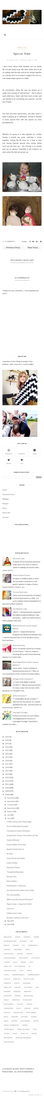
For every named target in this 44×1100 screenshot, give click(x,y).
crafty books (9, 954)
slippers (14, 1021)
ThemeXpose (24, 1091)
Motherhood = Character (16, 886)
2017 (7, 764)
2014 (7, 774)
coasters (7, 949)
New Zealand (28, 996)
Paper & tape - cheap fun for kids (19, 904)
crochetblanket (10, 958)
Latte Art (10, 908)
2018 (7, 760)
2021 (7, 750)
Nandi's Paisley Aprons (15, 849)
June (9, 818)
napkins (18, 996)
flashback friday (10, 970)
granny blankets (18, 975)
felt (21, 463)
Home (4, 490)
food (21, 970)
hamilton (16, 979)
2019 (7, 757)
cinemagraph (33, 945)
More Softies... (12, 881)
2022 (7, 747)
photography (9, 1004)
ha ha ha (7, 979)
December (11, 798)
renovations (18, 1012)
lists (37, 987)
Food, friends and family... (16, 858)
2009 (7, 791)
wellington (8, 1038)
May (8, 921)
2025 (7, 737)
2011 (7, 784)
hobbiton (7, 983)
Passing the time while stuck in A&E (20, 890)
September (11, 808)
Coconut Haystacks (20, 592)
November (11, 801)
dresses (23, 962)
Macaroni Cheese (13, 867)
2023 (7, 743)
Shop (4, 508)
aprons (17, 937)
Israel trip (7, 987)
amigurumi (8, 937)
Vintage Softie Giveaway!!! (23, 679)
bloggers (23, 941)
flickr (35, 454)
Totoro (6, 1033)
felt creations (20, 966)
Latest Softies (12, 863)
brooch (7, 945)
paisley (6, 1000)
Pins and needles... (14, 895)
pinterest (22, 454)
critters (20, 954)
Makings (5, 499)
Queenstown (8, 1008)
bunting (16, 945)
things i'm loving (23, 1029)
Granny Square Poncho (21, 575)
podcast (20, 1004)
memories (17, 991)
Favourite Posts (8, 494)
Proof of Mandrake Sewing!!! (18, 826)
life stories (28, 987)
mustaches (8, 996)
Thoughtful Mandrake (15, 872)
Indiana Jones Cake (14, 913)
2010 (7, 788)
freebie (29, 970)
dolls (15, 962)
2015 (7, 771)
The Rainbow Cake (20, 609)
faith (31, 962)
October (10, 805)
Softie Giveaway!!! (20, 696)
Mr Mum (10, 854)
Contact (5, 517)
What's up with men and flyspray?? (20, 899)
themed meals (9, 1029)
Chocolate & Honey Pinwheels (18, 831)
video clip (24, 1033)
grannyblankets (34, 975)
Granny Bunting (19, 645)
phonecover (27, 1000)
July (8, 815)
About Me (6, 513)
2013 (7, 777)
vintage (34, 1033)
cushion (7, 962)
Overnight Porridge (20, 712)
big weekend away (10, 941)
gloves (6, 975)
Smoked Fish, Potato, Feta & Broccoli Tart (22, 835)
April (9, 924)
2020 (7, 754)
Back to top (34, 1095)
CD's (23, 945)
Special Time (11, 876)
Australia (27, 937)
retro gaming (31, 1012)
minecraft (27, 991)
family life (22, 47)
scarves (34, 1017)
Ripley (6, 1017)
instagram (8, 454)
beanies (36, 937)
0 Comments (10, 241)
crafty (27, 949)
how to (17, 983)
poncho (29, 1004)
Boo (31, 941)
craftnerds (18, 949)
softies (35, 1021)
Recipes (5, 503)
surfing (25, 1025)
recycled (7, 1012)
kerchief (18, 987)
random (27, 1008)
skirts (6, 1021)
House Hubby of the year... (17, 844)
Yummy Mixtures (13, 840)
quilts (18, 1008)
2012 (7, 781)
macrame (7, 991)
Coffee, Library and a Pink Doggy (19, 822)
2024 (7, 740)
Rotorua (24, 1017)
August (10, 811)
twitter (8, 463)
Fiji (29, 966)
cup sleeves (35, 958)
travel (15, 1033)
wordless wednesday (23, 1038)
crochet (29, 954)
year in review (9, 1042)
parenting (15, 1000)
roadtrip (14, 1017)
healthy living (29, 979)
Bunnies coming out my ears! (18, 918)
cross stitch (23, 958)
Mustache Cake (19, 558)
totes (35, 1029)
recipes (36, 1008)
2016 (7, 767)
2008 (7, 794)
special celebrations (11, 1025)
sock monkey (25, 1021)
